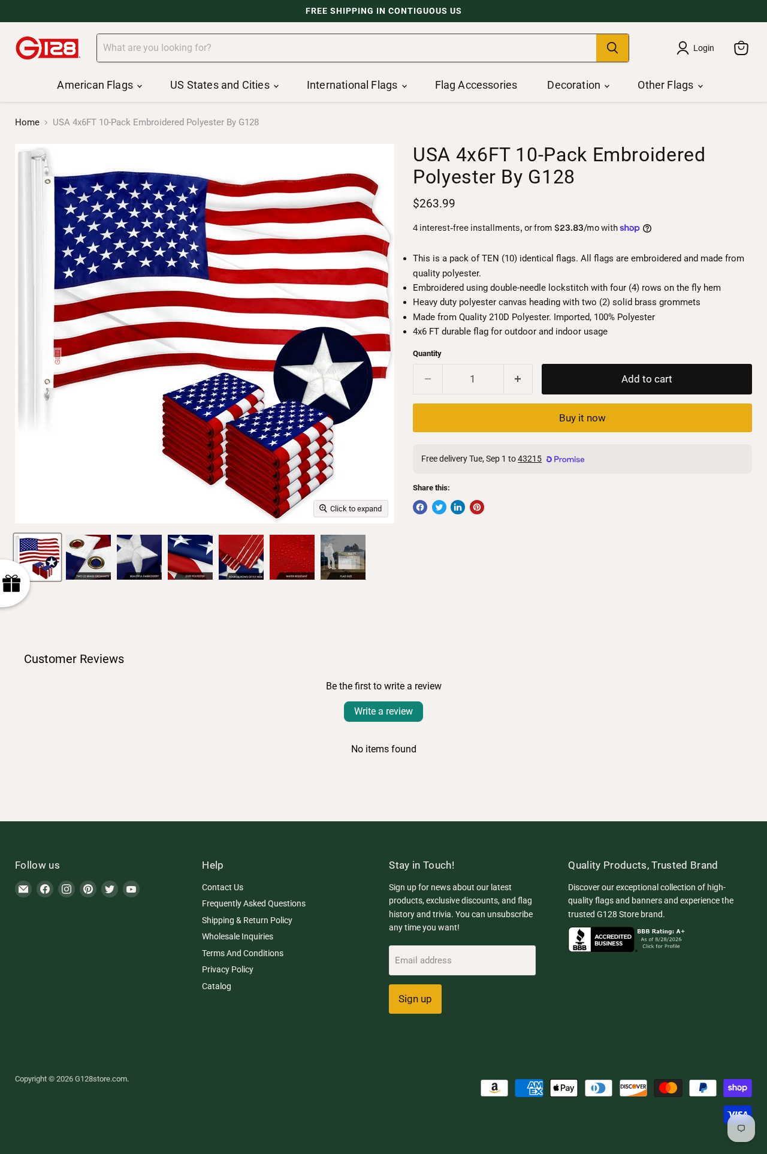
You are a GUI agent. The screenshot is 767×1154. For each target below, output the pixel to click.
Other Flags (667, 85)
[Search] (612, 48)
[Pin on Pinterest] (477, 507)
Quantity (427, 353)
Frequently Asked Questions (254, 903)
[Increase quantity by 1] (518, 379)
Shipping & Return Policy (247, 920)
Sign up (415, 999)
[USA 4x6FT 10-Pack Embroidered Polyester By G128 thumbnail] (37, 557)
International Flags (353, 85)
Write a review (383, 711)
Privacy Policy (227, 969)
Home (27, 122)
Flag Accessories (476, 85)
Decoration (575, 85)
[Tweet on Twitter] (439, 507)
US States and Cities (221, 85)
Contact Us (222, 887)
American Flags (96, 85)
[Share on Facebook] (420, 507)
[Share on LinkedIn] (458, 507)
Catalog (216, 986)
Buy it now (582, 418)
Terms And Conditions (242, 953)
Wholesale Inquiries (237, 936)
